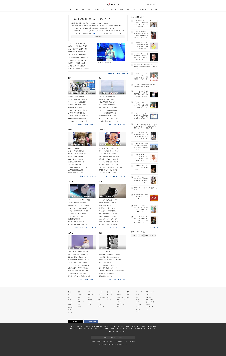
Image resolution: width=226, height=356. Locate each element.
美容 (155, 328)
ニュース (69, 9)
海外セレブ (81, 302)
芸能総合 (80, 294)
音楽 (79, 299)
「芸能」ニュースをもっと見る (86, 176)
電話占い (144, 326)
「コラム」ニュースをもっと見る (85, 279)
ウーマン (122, 328)
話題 (128, 297)
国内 (77, 9)
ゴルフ (89, 302)
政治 (69, 299)
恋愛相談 (113, 328)
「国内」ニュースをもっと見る (86, 124)
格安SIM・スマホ (152, 326)
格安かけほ (86, 328)
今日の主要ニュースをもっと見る (117, 73)
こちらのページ (96, 33)
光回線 (80, 328)
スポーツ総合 (91, 294)
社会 (69, 294)
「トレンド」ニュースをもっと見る (85, 228)
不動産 (145, 328)
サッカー (90, 299)
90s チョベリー (121, 304)
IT (97, 302)
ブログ (138, 326)
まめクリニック (108, 326)
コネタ (109, 297)
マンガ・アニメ (101, 297)
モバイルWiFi (94, 328)
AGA (110, 331)
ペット (109, 302)
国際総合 (70, 307)
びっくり (109, 294)
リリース (148, 294)
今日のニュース (154, 9)
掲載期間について (98, 36)
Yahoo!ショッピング (150, 235)
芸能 (89, 9)
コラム (121, 9)
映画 (79, 297)
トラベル (119, 302)
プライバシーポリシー (108, 342)
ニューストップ (147, 4)
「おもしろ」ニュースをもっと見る (115, 228)
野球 (89, 297)
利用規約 (99, 342)
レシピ (128, 328)
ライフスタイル (121, 299)
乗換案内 (139, 328)
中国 (69, 309)
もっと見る (153, 227)
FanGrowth (99, 326)
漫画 (128, 9)
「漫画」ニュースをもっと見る (116, 279)
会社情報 (93, 342)
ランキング (143, 9)
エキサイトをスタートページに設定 (113, 337)
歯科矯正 (150, 328)
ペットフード (104, 331)
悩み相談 (107, 328)
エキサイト (155, 4)
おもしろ (113, 9)
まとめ (70, 302)
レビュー (99, 294)
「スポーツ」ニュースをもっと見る (115, 176)
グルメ (99, 304)
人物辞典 (148, 304)
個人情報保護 (118, 342)
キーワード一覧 (150, 302)
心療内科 (127, 326)
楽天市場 (140, 235)
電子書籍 (122, 331)
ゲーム (99, 299)
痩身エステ (116, 331)
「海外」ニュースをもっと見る (116, 124)
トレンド (105, 9)
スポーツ (96, 9)
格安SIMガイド (74, 328)
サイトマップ (149, 306)
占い (118, 328)
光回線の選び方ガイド (89, 326)
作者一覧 (148, 297)
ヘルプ (147, 309)
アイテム (133, 326)
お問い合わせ (131, 342)
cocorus (101, 328)
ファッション (100, 306)
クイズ (135, 9)
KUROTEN (79, 326)
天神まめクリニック (118, 326)
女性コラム (120, 297)
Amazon (134, 235)
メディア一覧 (149, 299)
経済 (69, 297)
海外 (83, 9)
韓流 (79, 304)
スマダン (119, 294)
